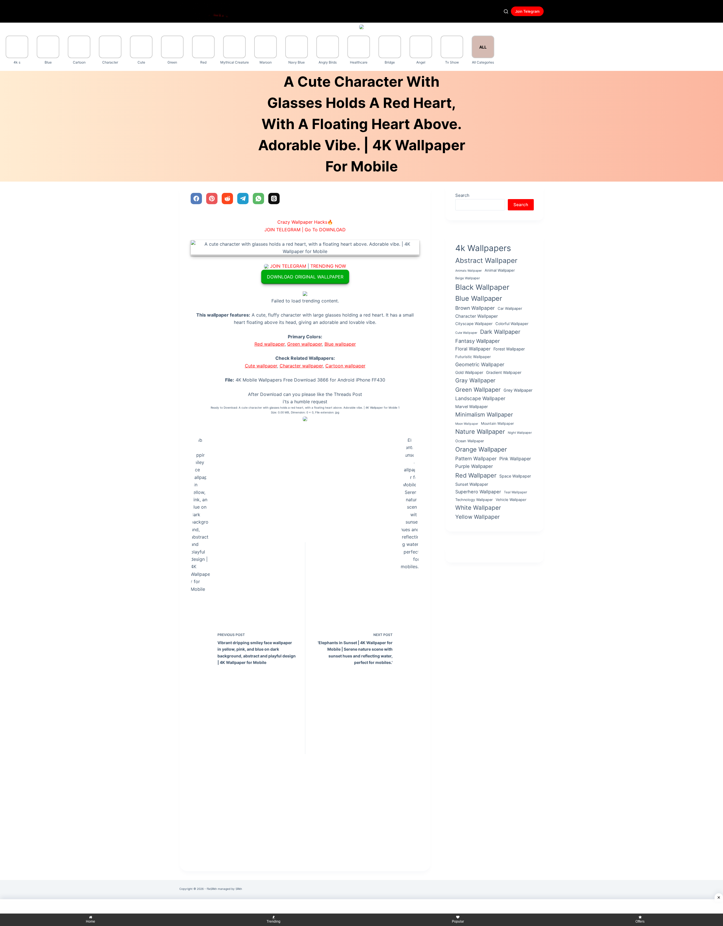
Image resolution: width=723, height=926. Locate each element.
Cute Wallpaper (466, 333)
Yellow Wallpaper (477, 516)
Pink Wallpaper (515, 458)
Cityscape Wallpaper (474, 323)
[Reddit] (227, 198)
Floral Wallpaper (473, 349)
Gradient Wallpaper (503, 372)
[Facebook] (196, 198)
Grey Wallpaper (518, 390)
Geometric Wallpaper (479, 364)
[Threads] (274, 198)
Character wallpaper (301, 366)
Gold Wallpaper (469, 372)
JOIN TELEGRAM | (283, 229)
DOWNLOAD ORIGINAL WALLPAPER (305, 277)
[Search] (506, 11)
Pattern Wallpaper (475, 458)
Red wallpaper (269, 344)
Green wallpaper (304, 344)
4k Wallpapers (483, 248)
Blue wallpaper (340, 344)
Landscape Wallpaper (480, 398)
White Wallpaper (478, 507)
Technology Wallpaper (474, 499)
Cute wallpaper (261, 366)
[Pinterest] (211, 198)
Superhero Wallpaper (478, 491)
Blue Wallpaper (478, 298)
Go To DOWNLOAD (325, 229)
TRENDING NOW (328, 266)
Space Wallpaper (515, 476)
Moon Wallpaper (466, 424)
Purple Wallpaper (474, 466)
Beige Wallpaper (467, 278)
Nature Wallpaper (480, 431)
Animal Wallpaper (500, 270)
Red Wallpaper (475, 475)
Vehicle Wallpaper (511, 499)
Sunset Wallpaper (471, 484)
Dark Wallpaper (500, 331)
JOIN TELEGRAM (288, 266)
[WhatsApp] (258, 198)
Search (462, 195)
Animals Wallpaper (468, 271)
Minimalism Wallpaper (484, 414)
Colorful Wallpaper (511, 323)
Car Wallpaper (510, 308)
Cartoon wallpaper (345, 366)
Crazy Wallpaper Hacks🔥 (305, 222)
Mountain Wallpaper (497, 423)
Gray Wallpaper (475, 380)
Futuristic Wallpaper (473, 356)
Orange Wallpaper (481, 449)
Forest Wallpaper (509, 349)
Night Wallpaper (520, 433)
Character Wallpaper (476, 316)
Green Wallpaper (478, 389)
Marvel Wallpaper (471, 406)
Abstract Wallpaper (486, 260)
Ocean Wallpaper (469, 441)
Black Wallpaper (482, 287)
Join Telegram (527, 11)
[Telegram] (243, 198)
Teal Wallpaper (515, 492)
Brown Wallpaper (475, 308)
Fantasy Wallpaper (477, 341)
